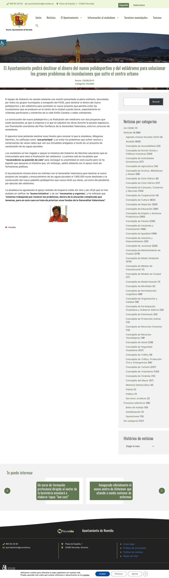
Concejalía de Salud (136, 342)
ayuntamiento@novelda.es (41, 3)
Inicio (38, 18)
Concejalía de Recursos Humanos (144, 326)
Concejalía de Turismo (138, 367)
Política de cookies (133, 552)
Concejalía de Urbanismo (139, 371)
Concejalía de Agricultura (139, 166)
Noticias (51, 18)
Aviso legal (129, 544)
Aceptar (102, 574)
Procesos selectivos (134, 403)
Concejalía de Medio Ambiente (142, 258)
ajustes (86, 575)
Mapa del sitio (130, 556)
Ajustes (135, 574)
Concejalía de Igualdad (138, 233)
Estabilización (133, 412)
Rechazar (119, 574)
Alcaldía (90, 83)
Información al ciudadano (101, 18)
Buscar (156, 101)
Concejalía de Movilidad (139, 286)
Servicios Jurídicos (136, 398)
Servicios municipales (136, 18)
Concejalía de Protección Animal (143, 319)
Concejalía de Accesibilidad (141, 146)
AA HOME (129, 128)
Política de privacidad (134, 548)
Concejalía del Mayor (137, 380)
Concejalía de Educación (139, 209)
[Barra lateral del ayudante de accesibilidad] (3, 43)
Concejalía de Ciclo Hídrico (140, 178)
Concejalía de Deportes (138, 204)
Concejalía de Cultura (137, 200)
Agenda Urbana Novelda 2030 (142, 137)
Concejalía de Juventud (138, 246)
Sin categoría (131, 421)
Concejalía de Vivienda (138, 376)
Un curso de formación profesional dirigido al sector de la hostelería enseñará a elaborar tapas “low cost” (57, 490)
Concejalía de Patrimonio (139, 314)
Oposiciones (132, 416)
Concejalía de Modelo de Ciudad (143, 274)
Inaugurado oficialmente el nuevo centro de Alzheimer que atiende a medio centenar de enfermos (112, 490)
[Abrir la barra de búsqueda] (37, 25)
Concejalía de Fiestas (137, 221)
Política (130, 394)
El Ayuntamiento (69, 18)
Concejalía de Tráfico (137, 354)
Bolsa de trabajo (134, 407)
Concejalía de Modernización (141, 281)
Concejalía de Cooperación (140, 195)
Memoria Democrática (138, 385)
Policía (129, 389)
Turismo (157, 18)
